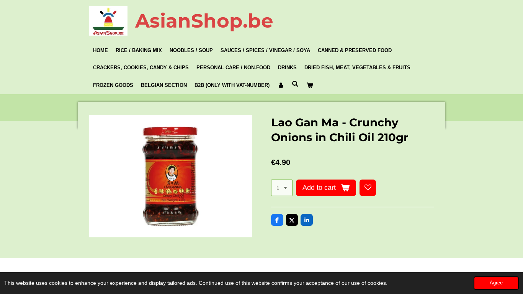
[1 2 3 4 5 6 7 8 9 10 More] (282, 188)
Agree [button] (496, 283)
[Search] (295, 84)
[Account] (280, 85)
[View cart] (309, 85)
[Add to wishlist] (368, 188)
